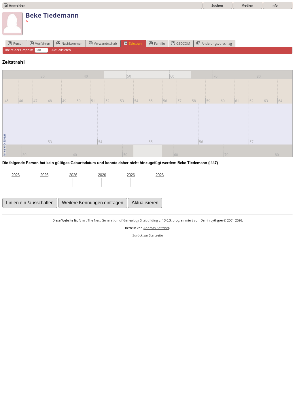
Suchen (217, 5)
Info (274, 5)
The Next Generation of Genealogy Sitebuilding (123, 220)
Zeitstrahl (136, 43)
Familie (159, 43)
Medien (247, 5)
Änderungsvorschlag (217, 43)
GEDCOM (183, 43)
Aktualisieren (61, 50)
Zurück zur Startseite (148, 235)
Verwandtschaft (105, 43)
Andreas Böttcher (156, 228)
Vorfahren (42, 43)
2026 (16, 175)
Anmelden (17, 5)
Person (18, 43)
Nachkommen (72, 43)
